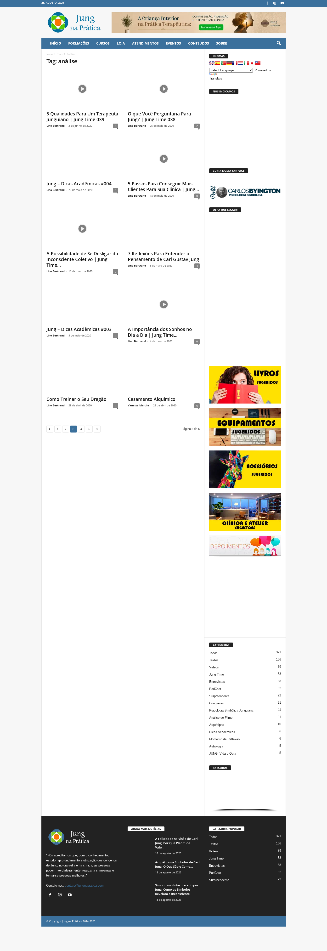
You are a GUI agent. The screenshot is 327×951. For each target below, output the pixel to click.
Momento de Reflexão (224, 739)
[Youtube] (282, 3)
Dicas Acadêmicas (222, 732)
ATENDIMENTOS (145, 43)
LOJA (121, 43)
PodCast (215, 689)
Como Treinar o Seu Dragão (76, 399)
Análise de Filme (220, 717)
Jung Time (216, 674)
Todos (213, 653)
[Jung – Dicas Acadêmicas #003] (82, 304)
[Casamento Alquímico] (164, 374)
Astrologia (216, 746)
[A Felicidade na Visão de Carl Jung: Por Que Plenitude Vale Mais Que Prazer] (140, 845)
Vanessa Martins (138, 405)
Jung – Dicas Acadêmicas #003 (79, 329)
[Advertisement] (245, 596)
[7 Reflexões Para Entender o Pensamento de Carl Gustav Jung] (164, 229)
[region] (245, 792)
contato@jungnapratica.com (84, 885)
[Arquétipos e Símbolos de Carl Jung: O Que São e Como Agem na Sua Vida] (140, 869)
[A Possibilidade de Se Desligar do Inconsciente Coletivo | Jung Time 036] (82, 229)
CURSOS (103, 43)
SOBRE (221, 43)
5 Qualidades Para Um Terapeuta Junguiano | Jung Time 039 (82, 117)
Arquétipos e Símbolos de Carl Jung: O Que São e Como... (177, 864)
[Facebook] (267, 3)
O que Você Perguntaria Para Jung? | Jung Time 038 (159, 117)
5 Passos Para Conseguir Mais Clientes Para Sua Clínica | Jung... (163, 187)
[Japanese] (252, 63)
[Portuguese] (223, 63)
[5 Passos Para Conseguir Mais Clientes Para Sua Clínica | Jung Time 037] (164, 159)
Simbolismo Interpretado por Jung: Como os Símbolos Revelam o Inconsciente (176, 889)
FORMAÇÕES (78, 43)
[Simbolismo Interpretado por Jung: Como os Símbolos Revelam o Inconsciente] (140, 892)
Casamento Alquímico (151, 399)
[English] (211, 63)
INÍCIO (55, 43)
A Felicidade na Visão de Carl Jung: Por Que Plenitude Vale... (176, 843)
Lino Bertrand (55, 125)
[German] (229, 63)
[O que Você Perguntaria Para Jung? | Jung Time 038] (164, 89)
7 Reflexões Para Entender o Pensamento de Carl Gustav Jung (163, 256)
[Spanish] (217, 63)
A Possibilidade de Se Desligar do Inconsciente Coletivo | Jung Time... (82, 259)
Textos (214, 660)
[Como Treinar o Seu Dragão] (82, 374)
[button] (278, 43)
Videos (214, 667)
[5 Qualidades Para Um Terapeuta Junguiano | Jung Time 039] (82, 89)
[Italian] (246, 63)
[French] (234, 63)
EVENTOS (173, 43)
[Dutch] (240, 63)
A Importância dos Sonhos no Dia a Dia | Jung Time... (160, 332)
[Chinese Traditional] (257, 63)
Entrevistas (217, 681)
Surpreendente (219, 696)
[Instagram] (275, 3)
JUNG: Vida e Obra (222, 753)
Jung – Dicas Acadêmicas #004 (79, 184)
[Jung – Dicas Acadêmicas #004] (82, 159)
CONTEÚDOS (198, 43)
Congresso (216, 703)
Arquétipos (216, 725)
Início (49, 54)
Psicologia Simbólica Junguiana (231, 710)
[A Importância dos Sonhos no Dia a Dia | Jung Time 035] (164, 304)
